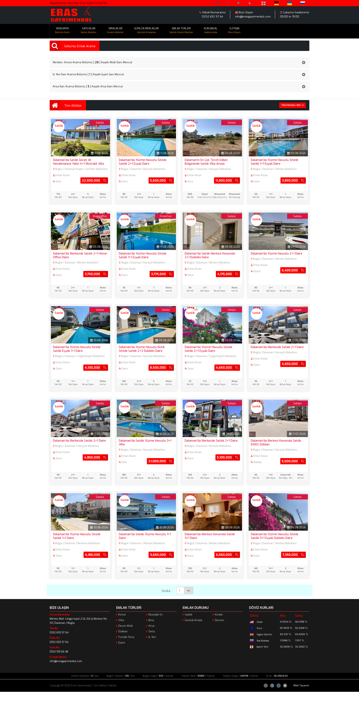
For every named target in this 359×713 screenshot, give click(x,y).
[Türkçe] (250, 3)
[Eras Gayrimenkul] (71, 14)
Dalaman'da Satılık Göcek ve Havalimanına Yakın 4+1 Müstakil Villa (78, 162)
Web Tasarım (301, 685)
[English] (263, 3)
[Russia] (302, 3)
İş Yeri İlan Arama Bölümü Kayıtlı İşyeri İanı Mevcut (88, 74)
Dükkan (123, 631)
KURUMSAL (211, 30)
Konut (122, 614)
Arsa (151, 626)
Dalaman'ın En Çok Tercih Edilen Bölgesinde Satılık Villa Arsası (206, 162)
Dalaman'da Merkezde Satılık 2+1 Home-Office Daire (80, 255)
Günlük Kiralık (193, 620)
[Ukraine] (289, 3)
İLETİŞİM (234, 30)
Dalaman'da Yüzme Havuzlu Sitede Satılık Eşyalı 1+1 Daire (77, 349)
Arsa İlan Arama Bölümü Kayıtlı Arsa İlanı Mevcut (88, 86)
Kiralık (219, 614)
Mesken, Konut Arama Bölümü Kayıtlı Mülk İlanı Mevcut (92, 62)
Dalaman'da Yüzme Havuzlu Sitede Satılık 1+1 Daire (77, 536)
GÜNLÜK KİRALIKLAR (146, 30)
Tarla (151, 631)
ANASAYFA (62, 30)
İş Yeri (152, 637)
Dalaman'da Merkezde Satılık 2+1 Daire (277, 347)
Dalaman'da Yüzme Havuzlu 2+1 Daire (276, 254)
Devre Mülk (125, 626)
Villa (121, 620)
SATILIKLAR (88, 30)
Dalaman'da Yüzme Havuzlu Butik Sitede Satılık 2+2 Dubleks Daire (142, 349)
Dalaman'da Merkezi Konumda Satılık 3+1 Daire (210, 536)
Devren (219, 620)
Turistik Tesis (126, 637)
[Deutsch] (276, 3)
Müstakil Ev (155, 614)
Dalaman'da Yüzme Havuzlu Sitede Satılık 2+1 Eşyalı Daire (142, 162)
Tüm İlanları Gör (291, 105)
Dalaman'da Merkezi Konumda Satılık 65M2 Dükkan (276, 442)
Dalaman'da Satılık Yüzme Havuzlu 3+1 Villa (145, 442)
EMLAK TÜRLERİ (181, 30)
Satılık (188, 614)
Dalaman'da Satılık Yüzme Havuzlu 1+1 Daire (145, 536)
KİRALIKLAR (115, 30)
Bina (151, 620)
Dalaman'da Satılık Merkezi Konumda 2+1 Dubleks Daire (210, 255)
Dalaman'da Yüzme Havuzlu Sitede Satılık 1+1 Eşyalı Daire (274, 162)
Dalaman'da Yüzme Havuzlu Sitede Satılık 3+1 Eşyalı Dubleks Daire (274, 536)
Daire (121, 642)
